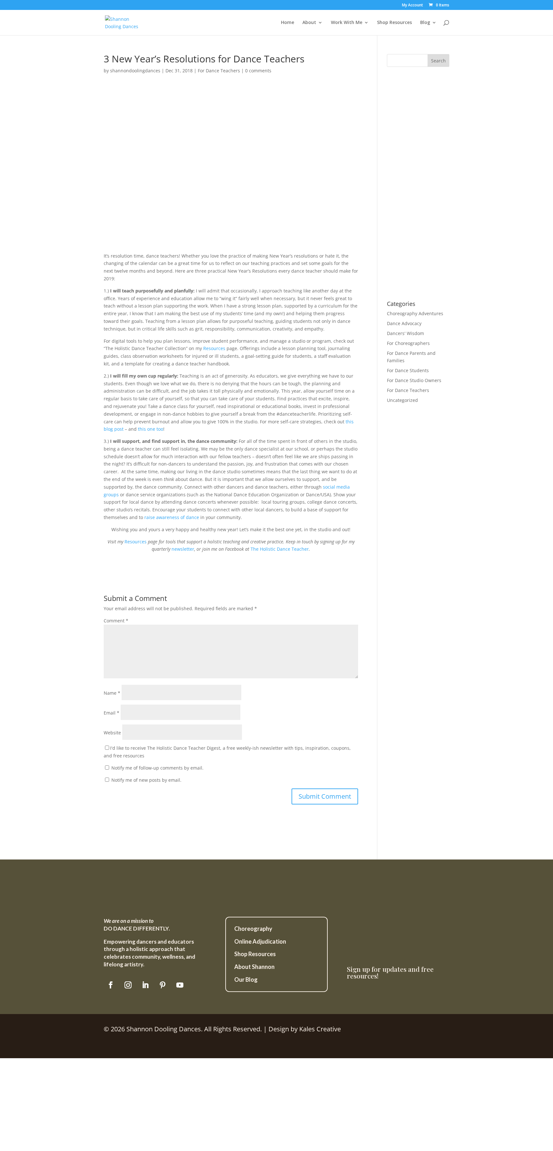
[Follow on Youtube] (180, 985)
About (309, 22)
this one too (150, 429)
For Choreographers (408, 343)
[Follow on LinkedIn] (145, 985)
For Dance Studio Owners (414, 380)
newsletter (183, 549)
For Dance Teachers (219, 71)
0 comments (258, 71)
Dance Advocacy (404, 323)
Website (112, 733)
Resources (214, 348)
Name (112, 693)
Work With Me (346, 22)
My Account (412, 5)
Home (287, 22)
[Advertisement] (418, 188)
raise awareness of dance (171, 517)
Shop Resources (394, 22)
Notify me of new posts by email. (146, 780)
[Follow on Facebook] (111, 985)
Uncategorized (402, 400)
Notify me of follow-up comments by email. (157, 768)
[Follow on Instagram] (128, 985)
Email (111, 713)
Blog (425, 22)
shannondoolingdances (135, 71)
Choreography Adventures (415, 313)
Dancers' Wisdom (405, 333)
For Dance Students (408, 370)
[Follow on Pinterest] (163, 985)
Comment (116, 621)
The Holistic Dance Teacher (280, 549)
